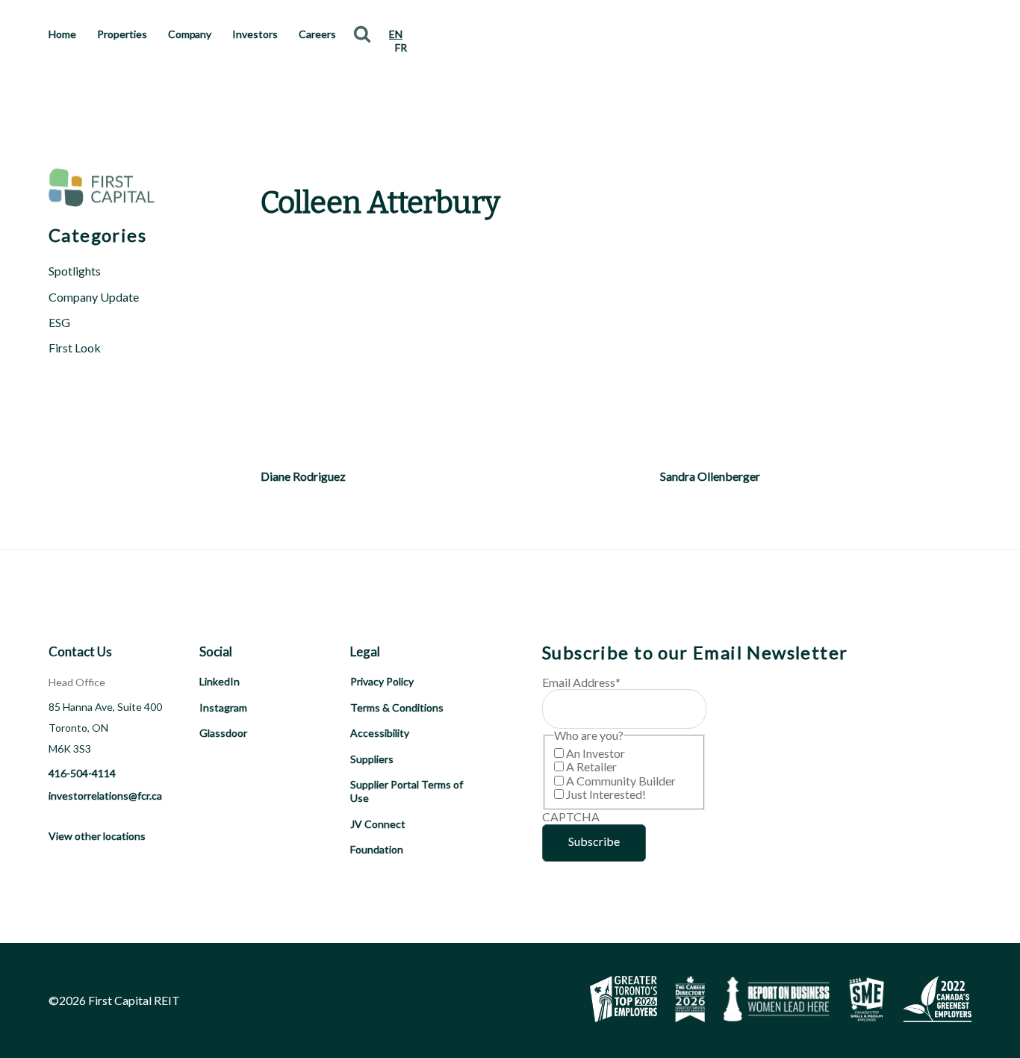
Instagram (223, 707)
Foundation (376, 849)
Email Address (581, 682)
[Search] (362, 34)
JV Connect (377, 824)
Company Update (94, 297)
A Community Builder (621, 781)
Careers (317, 34)
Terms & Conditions (397, 707)
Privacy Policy (382, 681)
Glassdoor (223, 732)
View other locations (97, 836)
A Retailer (591, 766)
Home (62, 34)
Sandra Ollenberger (710, 476)
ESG (59, 322)
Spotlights (75, 271)
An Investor (595, 753)
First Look (75, 347)
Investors (255, 34)
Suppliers (372, 759)
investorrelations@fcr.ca (105, 795)
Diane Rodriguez (303, 476)
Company (190, 34)
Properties (122, 34)
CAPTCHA (571, 816)
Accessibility (379, 732)
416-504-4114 (82, 773)
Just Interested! (606, 794)
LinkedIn (219, 681)
